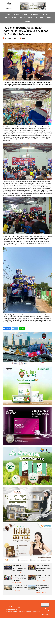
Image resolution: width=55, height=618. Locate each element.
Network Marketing (11, 18)
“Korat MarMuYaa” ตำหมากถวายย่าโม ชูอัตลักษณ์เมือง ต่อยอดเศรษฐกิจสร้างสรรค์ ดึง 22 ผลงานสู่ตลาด (43, 568)
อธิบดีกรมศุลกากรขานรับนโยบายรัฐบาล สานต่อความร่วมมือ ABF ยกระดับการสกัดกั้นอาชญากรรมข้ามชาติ (19, 568)
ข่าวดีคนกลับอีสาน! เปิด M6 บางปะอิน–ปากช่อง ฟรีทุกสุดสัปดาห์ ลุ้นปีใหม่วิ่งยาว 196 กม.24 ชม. (42, 588)
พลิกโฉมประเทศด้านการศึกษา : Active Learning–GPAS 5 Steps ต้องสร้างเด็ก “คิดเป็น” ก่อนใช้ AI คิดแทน (19, 578)
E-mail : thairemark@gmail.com (16, 607)
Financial (25, 14)
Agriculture (39, 18)
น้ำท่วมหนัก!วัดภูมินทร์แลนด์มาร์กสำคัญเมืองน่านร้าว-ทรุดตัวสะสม (43, 577)
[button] (32, 6)
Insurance (16, 14)
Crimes (27, 21)
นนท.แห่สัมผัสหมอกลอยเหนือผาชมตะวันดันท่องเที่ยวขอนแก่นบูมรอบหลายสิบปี (19, 587)
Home (8, 14)
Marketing (45, 14)
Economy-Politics (26, 18)
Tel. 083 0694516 (11, 609)
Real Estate (35, 14)
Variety (48, 18)
